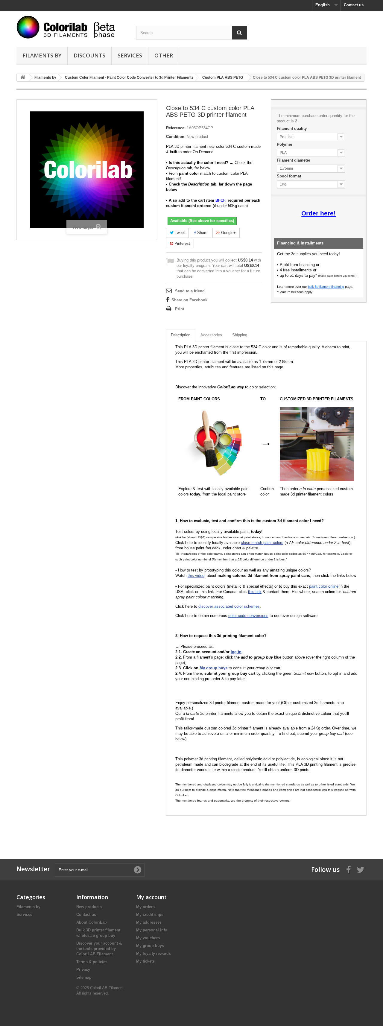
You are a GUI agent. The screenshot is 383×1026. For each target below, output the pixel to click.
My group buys (150, 945)
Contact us (354, 5)
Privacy (83, 969)
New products (89, 907)
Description (180, 335)
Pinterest (181, 243)
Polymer (285, 144)
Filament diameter (294, 160)
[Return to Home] (22, 77)
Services (130, 55)
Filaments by (41, 55)
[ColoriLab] (71, 27)
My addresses (149, 922)
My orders (145, 907)
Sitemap (84, 977)
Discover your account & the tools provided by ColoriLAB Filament (99, 948)
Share (201, 232)
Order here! (318, 213)
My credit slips (149, 914)
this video (196, 575)
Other (163, 55)
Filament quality (292, 128)
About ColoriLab (91, 922)
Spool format (289, 176)
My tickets (145, 961)
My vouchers (148, 938)
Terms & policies (91, 962)
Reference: (176, 128)
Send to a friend (190, 291)
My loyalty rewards (153, 953)
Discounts (89, 55)
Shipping (239, 335)
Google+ (228, 232)
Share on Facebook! (190, 300)
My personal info (151, 930)
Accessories (211, 335)
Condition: (176, 136)
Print (179, 309)
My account (151, 897)
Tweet (179, 232)
